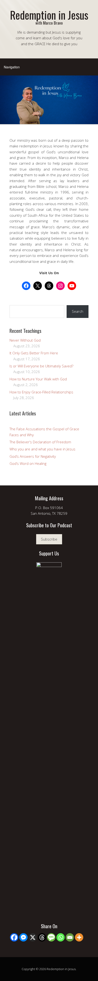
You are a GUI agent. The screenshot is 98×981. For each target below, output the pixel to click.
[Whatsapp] (60, 937)
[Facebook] (14, 937)
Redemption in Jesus (49, 15)
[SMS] (51, 937)
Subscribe (49, 539)
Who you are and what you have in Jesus (42, 449)
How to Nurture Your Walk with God (38, 379)
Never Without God (25, 340)
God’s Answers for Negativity (33, 456)
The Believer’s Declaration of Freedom (40, 442)
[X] (33, 937)
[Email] (70, 937)
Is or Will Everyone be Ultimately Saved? (41, 366)
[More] (79, 937)
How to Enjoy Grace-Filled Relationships (41, 392)
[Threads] (42, 937)
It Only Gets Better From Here (34, 353)
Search (77, 311)
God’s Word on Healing (28, 463)
